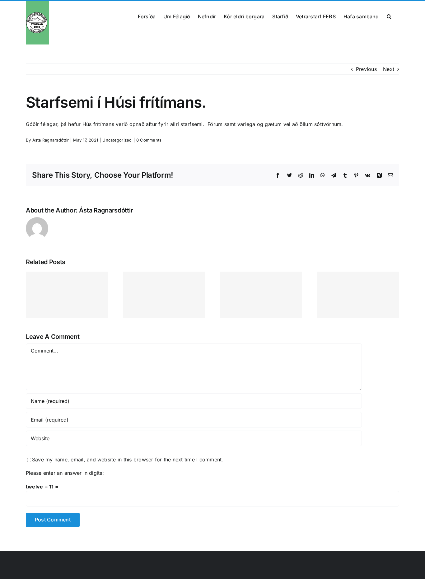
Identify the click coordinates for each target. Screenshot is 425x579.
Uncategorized (117, 140)
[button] (389, 15)
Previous (366, 69)
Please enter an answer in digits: (65, 473)
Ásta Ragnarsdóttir (50, 140)
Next (388, 69)
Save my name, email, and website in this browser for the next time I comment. (127, 459)
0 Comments (148, 140)
